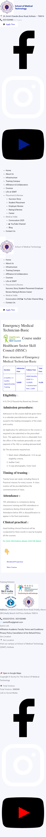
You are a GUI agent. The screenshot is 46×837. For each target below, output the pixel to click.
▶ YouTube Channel (17, 224)
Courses (9, 188)
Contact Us (10, 231)
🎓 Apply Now (9, 24)
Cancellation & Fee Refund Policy (26, 633)
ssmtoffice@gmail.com (13, 622)
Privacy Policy (6, 633)
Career (11, 213)
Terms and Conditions (34, 629)
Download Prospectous (15, 561)
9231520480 (8, 20)
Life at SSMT (11, 192)
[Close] (3, 256)
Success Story (15, 199)
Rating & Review (15, 210)
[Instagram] (23, 119)
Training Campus (13, 181)
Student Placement (17, 202)
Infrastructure (11, 177)
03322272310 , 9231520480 (14, 619)
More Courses (12, 567)
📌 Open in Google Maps (10, 673)
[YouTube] (23, 167)
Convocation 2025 (16, 220)
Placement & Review (14, 285)
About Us (10, 174)
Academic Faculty (16, 629)
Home (8, 170)
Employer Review (16, 206)
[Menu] (3, 238)
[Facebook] (23, 72)
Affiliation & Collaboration (17, 185)
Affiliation (4, 629)
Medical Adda (11, 295)
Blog (11, 227)
